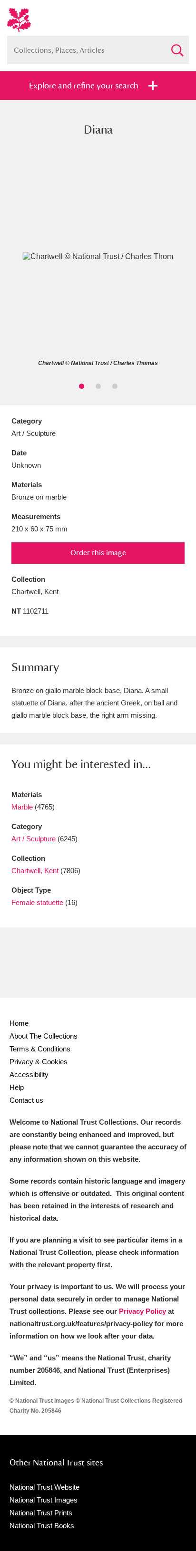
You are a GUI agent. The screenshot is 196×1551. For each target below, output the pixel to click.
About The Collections (44, 1036)
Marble (22, 807)
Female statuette (37, 902)
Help (17, 1087)
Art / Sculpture (33, 839)
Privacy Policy (142, 1311)
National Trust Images (44, 1500)
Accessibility (29, 1074)
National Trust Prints (41, 1513)
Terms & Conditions (40, 1049)
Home (19, 1023)
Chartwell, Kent (35, 871)
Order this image (98, 552)
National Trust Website (44, 1487)
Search (177, 46)
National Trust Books (42, 1526)
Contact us (26, 1100)
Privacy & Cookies (39, 1062)
